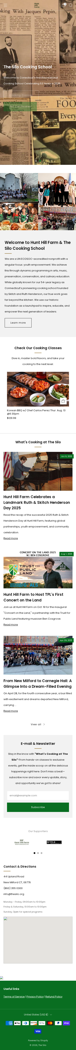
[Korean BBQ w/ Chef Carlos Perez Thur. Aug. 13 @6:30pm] (38, 389)
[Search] (70, 5)
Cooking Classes (21, 94)
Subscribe (38, 807)
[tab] (34, 853)
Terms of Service (14, 996)
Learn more (18, 322)
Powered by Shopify (38, 1040)
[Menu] (5, 5)
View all (36, 724)
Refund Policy (53, 996)
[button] (36, 161)
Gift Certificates (20, 105)
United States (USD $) (36, 1014)
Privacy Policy (35, 996)
